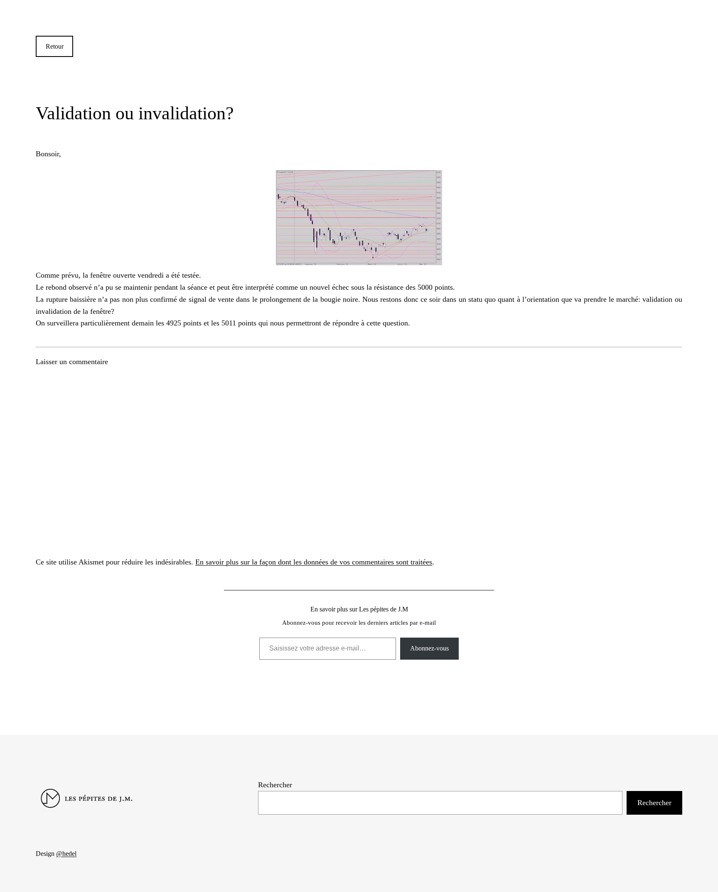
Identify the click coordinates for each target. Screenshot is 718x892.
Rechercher (275, 785)
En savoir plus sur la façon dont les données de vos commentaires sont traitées (313, 562)
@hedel (66, 853)
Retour (55, 46)
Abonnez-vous (429, 648)
